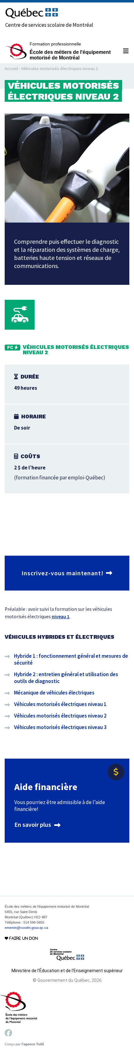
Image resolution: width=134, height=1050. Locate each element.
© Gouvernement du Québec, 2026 (67, 980)
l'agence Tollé (33, 1044)
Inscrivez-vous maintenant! (62, 573)
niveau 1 (60, 616)
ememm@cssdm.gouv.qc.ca (26, 928)
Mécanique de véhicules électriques (54, 692)
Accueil (11, 68)
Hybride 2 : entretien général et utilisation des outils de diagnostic (66, 678)
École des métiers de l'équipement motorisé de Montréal (70, 50)
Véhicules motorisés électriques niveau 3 (60, 727)
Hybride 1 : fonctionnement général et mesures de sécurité (71, 659)
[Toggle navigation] (123, 51)
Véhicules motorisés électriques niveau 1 (60, 704)
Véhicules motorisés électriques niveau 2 (60, 715)
